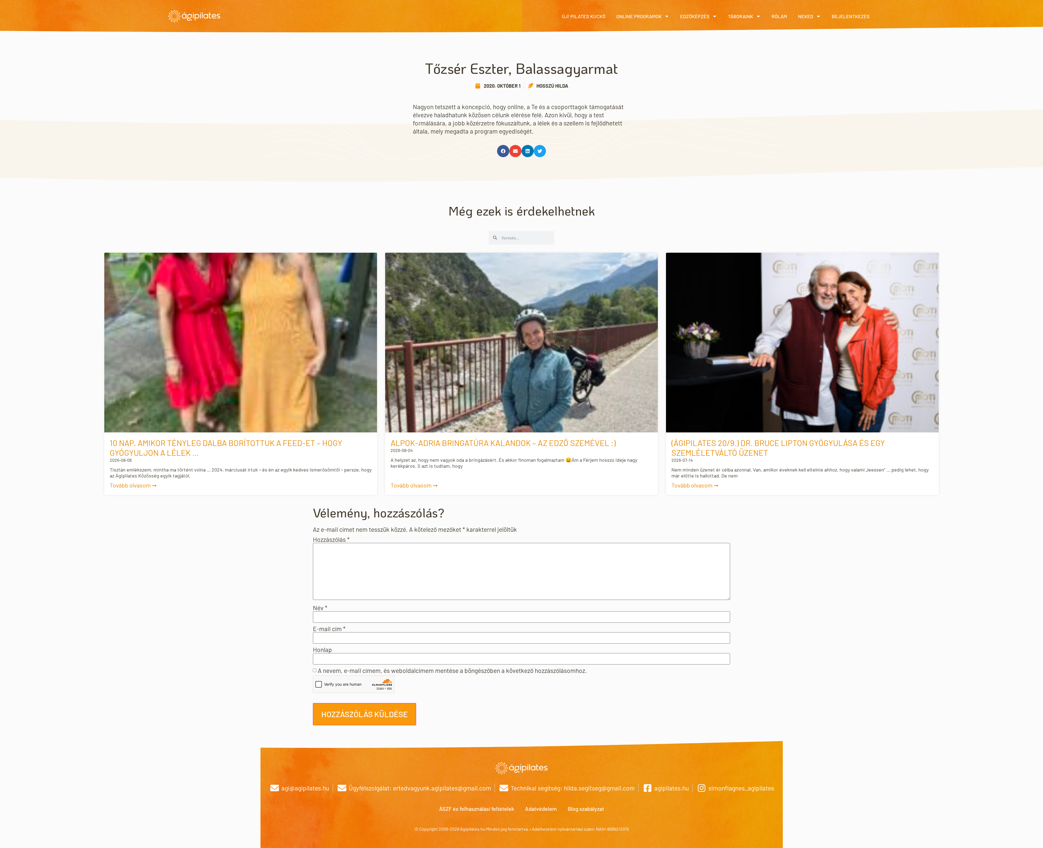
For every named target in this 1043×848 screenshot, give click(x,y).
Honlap (322, 650)
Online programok (639, 16)
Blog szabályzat (586, 808)
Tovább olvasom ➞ (133, 485)
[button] (503, 151)
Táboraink (740, 16)
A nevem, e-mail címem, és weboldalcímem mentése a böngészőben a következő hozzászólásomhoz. (452, 670)
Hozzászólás (331, 539)
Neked (805, 16)
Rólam (779, 16)
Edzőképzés (694, 16)
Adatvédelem (541, 808)
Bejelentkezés (851, 16)
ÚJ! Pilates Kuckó (583, 16)
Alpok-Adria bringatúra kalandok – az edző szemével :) (503, 443)
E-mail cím (329, 629)
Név (320, 608)
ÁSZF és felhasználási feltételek (476, 808)
